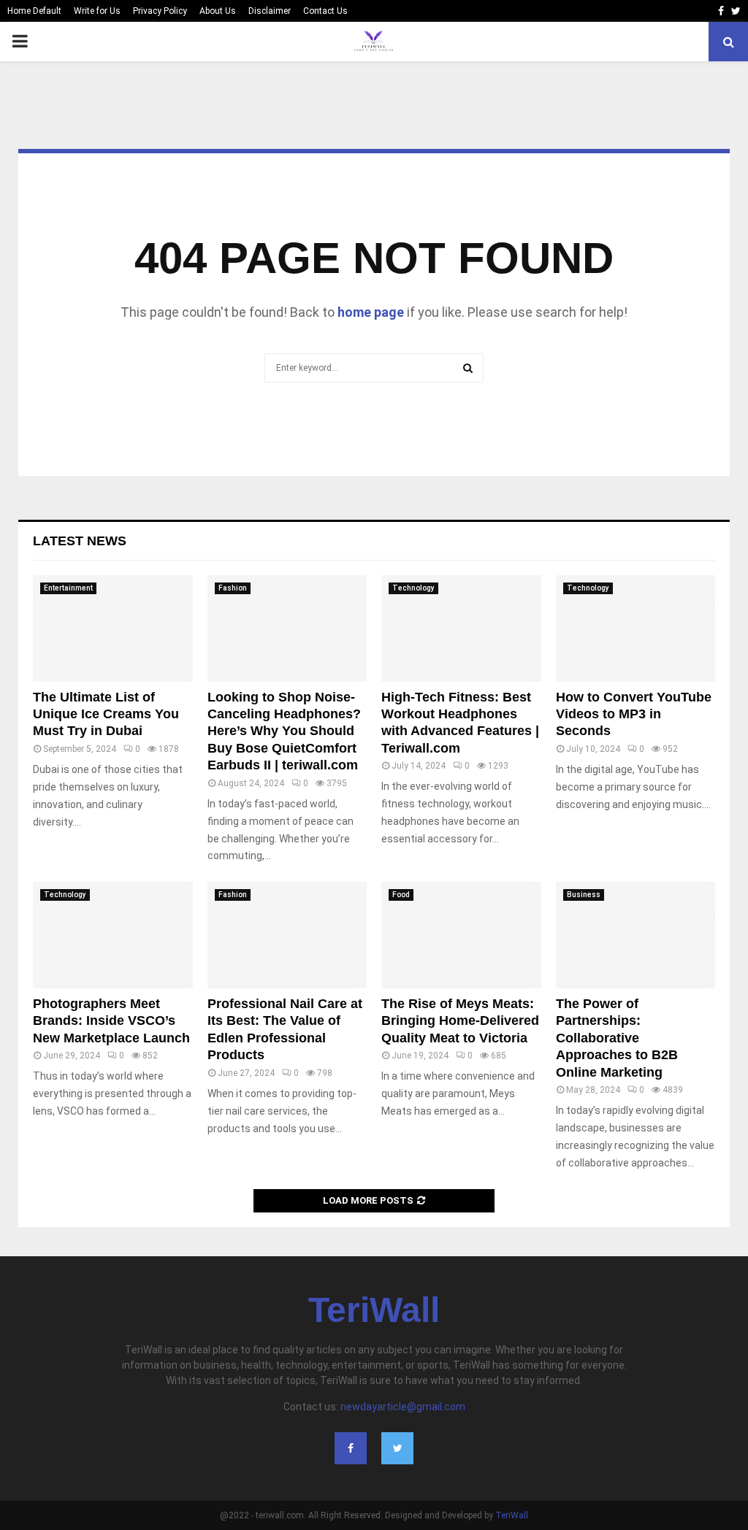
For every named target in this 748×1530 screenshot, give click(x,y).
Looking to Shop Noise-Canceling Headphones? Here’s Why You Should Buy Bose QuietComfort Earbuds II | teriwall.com (284, 731)
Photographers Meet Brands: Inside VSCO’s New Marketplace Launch (111, 1020)
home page (370, 312)
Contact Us (325, 11)
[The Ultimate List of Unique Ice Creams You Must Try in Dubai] (113, 628)
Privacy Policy (160, 11)
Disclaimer (269, 11)
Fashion (232, 588)
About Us (217, 11)
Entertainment (68, 588)
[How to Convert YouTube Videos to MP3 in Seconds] (636, 628)
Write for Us (97, 11)
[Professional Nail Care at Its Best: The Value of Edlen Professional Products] (287, 935)
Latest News (79, 541)
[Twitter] (397, 1448)
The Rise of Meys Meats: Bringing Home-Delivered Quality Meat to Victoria (460, 1020)
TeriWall (374, 1310)
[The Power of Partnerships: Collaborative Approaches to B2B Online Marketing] (636, 935)
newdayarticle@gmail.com (402, 1406)
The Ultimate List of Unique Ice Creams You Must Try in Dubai (106, 714)
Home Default (34, 11)
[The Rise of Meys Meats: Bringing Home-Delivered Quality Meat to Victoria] (461, 935)
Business (583, 895)
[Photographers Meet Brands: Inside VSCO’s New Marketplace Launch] (113, 935)
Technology (413, 588)
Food (401, 895)
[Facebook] (351, 1448)
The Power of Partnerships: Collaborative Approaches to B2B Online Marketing (617, 1038)
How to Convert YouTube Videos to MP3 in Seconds (633, 714)
